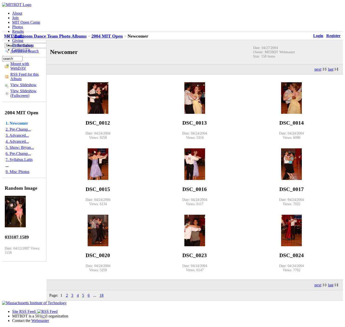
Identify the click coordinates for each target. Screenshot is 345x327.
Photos (17, 27)
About (17, 13)
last (330, 69)
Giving (17, 40)
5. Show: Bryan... (20, 147)
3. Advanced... (17, 135)
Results (18, 31)
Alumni (18, 36)
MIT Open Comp (26, 22)
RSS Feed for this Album (24, 76)
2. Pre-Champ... (18, 129)
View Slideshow (23, 85)
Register (333, 36)
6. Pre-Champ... (18, 153)
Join (15, 18)
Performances (23, 45)
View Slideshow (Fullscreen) (23, 93)
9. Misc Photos (17, 172)
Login (318, 36)
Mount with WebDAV (19, 66)
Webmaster (40, 320)
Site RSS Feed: (24, 311)
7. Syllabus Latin (19, 159)
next (317, 69)
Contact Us (21, 49)
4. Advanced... (17, 141)
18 (102, 295)
